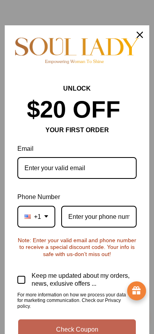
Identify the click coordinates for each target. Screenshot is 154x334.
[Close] (139, 34)
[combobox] (36, 217)
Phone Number (38, 197)
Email (25, 148)
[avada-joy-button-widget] (136, 290)
